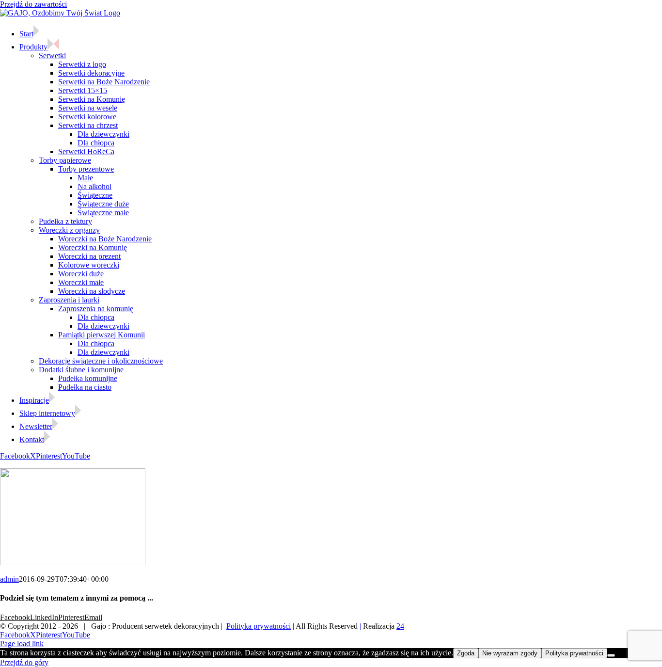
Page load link (22, 643)
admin (9, 579)
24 (400, 626)
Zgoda (465, 653)
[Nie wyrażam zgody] (611, 655)
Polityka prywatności (258, 626)
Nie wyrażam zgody (509, 653)
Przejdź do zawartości (33, 4)
